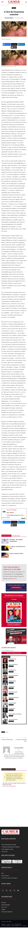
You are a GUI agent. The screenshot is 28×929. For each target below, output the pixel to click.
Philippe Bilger (12, 681)
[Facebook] (2, 890)
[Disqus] (14, 806)
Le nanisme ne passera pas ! (21, 740)
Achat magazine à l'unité (7, 849)
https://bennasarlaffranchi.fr (13, 673)
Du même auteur (16, 535)
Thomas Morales (13, 719)
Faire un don (4, 851)
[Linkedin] (10, 890)
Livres (7, 732)
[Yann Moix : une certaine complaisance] (5, 541)
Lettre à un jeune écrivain (16, 553)
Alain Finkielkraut (13, 664)
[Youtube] (18, 890)
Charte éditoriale (5, 904)
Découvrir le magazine (14, 624)
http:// (19, 749)
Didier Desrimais (13, 692)
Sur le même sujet (6, 535)
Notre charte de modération (9, 786)
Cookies (3, 909)
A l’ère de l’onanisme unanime (14, 13)
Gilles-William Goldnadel (15, 714)
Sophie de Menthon (14, 697)
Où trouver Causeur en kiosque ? (9, 878)
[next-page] (5, 561)
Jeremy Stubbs (12, 703)
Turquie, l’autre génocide (7, 739)
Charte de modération (6, 911)
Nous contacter (5, 875)
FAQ (2, 873)
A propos (3, 902)
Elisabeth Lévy (12, 659)
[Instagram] (6, 890)
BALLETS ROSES (12, 510)
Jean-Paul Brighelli (13, 675)
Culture (7, 5)
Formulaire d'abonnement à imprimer (10, 847)
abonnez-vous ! (13, 578)
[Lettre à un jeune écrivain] (5, 555)
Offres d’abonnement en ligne (8, 844)
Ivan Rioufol (12, 708)
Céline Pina (11, 686)
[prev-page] (2, 561)
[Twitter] (14, 890)
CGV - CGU (4, 907)
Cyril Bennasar (12, 670)
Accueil (2, 5)
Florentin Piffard (9, 18)
